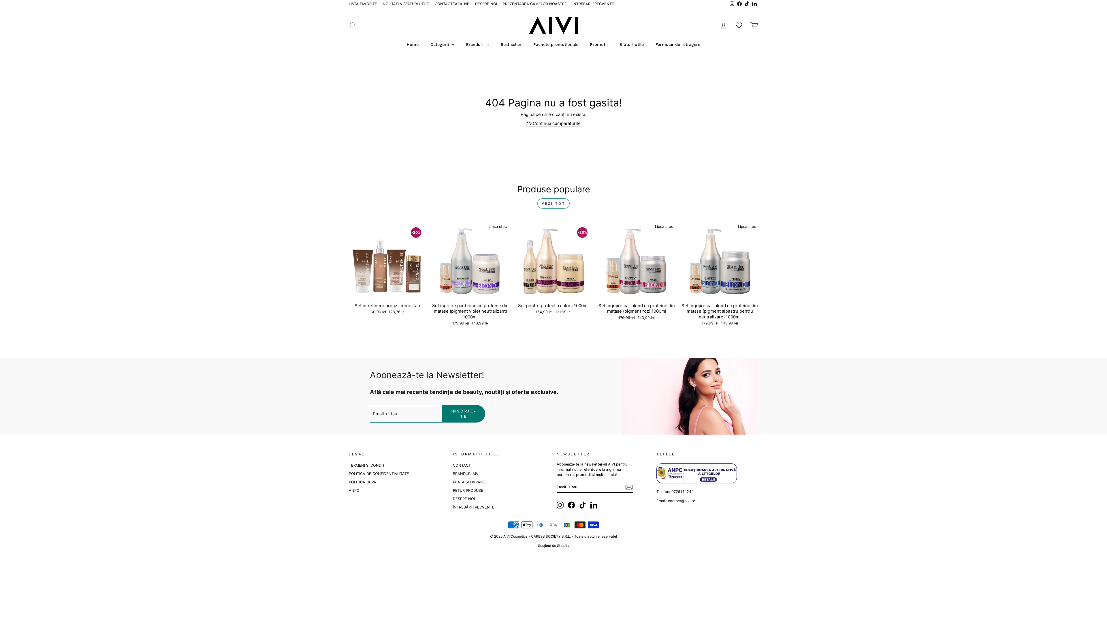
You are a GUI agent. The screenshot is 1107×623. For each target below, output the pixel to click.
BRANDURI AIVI (466, 474)
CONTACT (462, 465)
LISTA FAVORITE (363, 4)
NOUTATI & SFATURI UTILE (406, 4)
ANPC (354, 490)
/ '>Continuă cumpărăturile (553, 123)
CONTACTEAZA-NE (452, 4)
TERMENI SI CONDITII (367, 465)
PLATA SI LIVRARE (469, 482)
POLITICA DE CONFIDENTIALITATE (379, 474)
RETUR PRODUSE (468, 490)
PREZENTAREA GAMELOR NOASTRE (535, 4)
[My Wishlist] (738, 25)
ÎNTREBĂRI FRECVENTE (593, 4)
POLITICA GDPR (362, 482)
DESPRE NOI (486, 4)
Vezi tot (554, 203)
